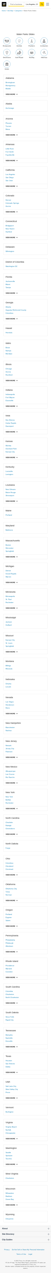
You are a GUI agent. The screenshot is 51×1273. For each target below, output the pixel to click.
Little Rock (10, 149)
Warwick (9, 969)
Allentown (9, 946)
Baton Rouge (11, 492)
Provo (8, 1092)
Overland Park (11, 449)
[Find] (42, 4)
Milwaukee (10, 1193)
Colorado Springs (12, 203)
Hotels (7, 69)
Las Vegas (10, 702)
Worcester (10, 548)
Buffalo (8, 800)
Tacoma (9, 1159)
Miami (8, 284)
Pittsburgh (9, 943)
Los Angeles (10, 174)
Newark (8, 745)
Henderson (10, 705)
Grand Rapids (11, 574)
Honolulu (9, 333)
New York (9, 797)
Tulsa (8, 892)
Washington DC (12, 266)
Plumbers (31, 46)
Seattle (8, 1152)
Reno (8, 708)
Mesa (8, 129)
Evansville (9, 400)
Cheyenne (10, 1219)
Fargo (8, 848)
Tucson (8, 126)
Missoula (9, 669)
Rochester (10, 602)
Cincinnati (9, 869)
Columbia (9, 991)
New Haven (10, 229)
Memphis (9, 1035)
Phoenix (9, 123)
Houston (9, 1061)
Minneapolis (10, 596)
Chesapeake (10, 1133)
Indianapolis (10, 394)
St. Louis (9, 643)
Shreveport (10, 495)
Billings (8, 666)
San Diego (10, 177)
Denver (8, 200)
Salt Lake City (11, 1086)
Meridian (9, 354)
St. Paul (9, 599)
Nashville (9, 1038)
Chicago (9, 369)
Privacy (6, 1250)
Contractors (44, 46)
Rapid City (10, 1020)
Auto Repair (19, 57)
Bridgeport (10, 226)
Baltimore (9, 530)
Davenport (10, 426)
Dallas (8, 1067)
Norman (9, 895)
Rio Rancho (10, 777)
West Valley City (12, 1089)
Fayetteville (10, 155)
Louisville (9, 471)
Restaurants (7, 46)
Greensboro (10, 828)
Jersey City (10, 749)
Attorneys (44, 57)
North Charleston (12, 997)
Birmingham (10, 82)
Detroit (8, 571)
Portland (9, 515)
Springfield (10, 551)
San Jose (9, 180)
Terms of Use (21, 1254)
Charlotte (9, 822)
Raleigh (8, 825)
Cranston (9, 972)
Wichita (8, 446)
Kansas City (10, 452)
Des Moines (10, 420)
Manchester (10, 727)
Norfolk (8, 1130)
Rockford (9, 375)
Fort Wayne (10, 397)
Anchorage (10, 108)
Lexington (9, 474)
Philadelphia (10, 940)
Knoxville (9, 1041)
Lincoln (8, 687)
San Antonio (10, 1064)
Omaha (8, 684)
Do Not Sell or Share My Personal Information (28, 1250)
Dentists (19, 46)
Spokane (9, 1156)
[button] (47, 4)
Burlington (9, 1112)
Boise (8, 348)
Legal (30, 1254)
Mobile (8, 89)
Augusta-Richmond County (16, 310)
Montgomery (10, 85)
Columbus (9, 313)
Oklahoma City (11, 889)
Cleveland (9, 866)
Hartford (9, 232)
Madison (9, 1196)
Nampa (8, 351)
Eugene (9, 917)
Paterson (9, 752)
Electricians (7, 57)
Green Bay (10, 1199)
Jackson (9, 622)
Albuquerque (10, 771)
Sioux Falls (10, 1017)
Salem (8, 920)
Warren (8, 577)
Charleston (10, 994)
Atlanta (8, 307)
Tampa (8, 287)
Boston (8, 545)
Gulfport (9, 625)
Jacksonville (10, 281)
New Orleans (11, 489)
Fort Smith (10, 152)
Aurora (8, 206)
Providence (10, 966)
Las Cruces (10, 774)
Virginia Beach (11, 1127)
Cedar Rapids (11, 423)
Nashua (9, 730)
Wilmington (10, 251)
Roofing (31, 57)
